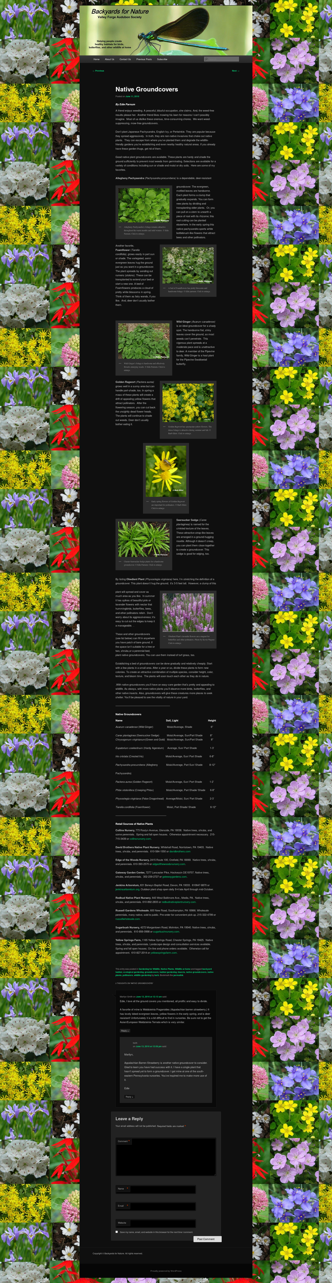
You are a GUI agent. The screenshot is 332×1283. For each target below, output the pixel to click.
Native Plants (167, 968)
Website (122, 1222)
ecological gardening (133, 972)
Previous (98, 70)
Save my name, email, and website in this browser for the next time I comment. (156, 1232)
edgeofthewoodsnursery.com (169, 864)
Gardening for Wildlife (149, 968)
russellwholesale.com (128, 919)
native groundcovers (196, 972)
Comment (124, 1141)
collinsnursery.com (140, 838)
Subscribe (162, 59)
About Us (109, 59)
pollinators (128, 975)
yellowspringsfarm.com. (164, 952)
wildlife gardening (142, 975)
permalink (178, 975)
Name (123, 1188)
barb (156, 975)
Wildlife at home (183, 968)
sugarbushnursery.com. (166, 931)
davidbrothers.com (180, 851)
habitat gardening (168, 972)
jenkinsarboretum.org (127, 889)
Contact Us (125, 59)
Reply (125, 1030)
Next (235, 70)
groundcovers (152, 972)
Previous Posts (144, 59)
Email (123, 1206)
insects (181, 972)
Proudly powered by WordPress (166, 1270)
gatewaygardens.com (174, 876)
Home (96, 59)
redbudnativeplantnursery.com (179, 902)
